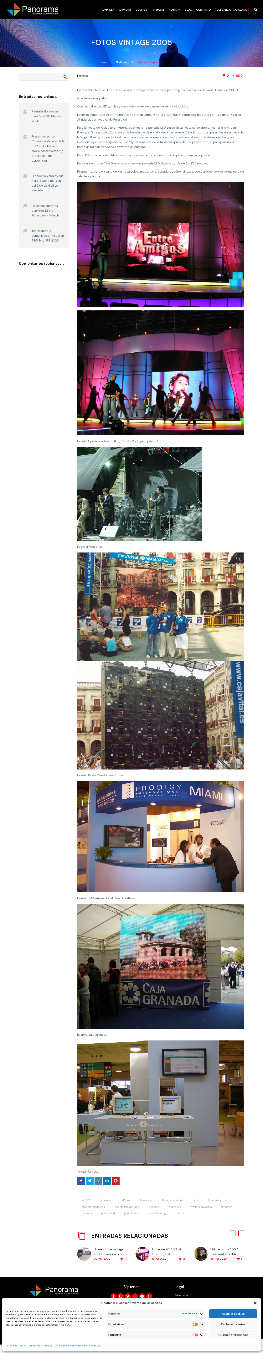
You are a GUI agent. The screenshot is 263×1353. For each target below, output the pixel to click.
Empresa (108, 9)
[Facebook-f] (114, 1296)
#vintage (226, 1207)
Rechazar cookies (233, 1324)
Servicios (125, 9)
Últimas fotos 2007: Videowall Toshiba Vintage (224, 1254)
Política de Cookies (16, 1345)
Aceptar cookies (233, 1314)
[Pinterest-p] (149, 1296)
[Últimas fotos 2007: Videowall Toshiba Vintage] (202, 1254)
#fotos (126, 1200)
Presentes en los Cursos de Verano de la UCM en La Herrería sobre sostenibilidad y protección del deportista (48, 148)
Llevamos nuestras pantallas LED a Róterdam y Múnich (45, 210)
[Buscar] (255, 9)
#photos (153, 1207)
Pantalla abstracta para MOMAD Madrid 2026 (46, 116)
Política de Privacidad (40, 1345)
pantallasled (131, 1213)
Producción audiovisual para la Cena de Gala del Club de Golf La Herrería (48, 183)
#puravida (174, 1207)
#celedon (106, 1200)
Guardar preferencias (233, 1335)
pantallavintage (157, 1213)
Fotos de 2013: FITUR (166, 1249)
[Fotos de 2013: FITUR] (144, 1254)
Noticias (175, 9)
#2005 (86, 1200)
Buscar (65, 76)
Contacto (203, 9)
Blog (188, 9)
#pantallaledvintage (126, 1207)
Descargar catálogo (232, 9)
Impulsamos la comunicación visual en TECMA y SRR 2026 (48, 235)
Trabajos (158, 9)
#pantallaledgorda (93, 1207)
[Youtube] (142, 1296)
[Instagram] (121, 1296)
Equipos (141, 9)
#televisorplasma (201, 1207)
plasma (181, 1213)
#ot (195, 1200)
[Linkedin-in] (135, 1296)
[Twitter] (128, 1296)
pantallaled (108, 1213)
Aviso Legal (181, 1295)
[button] (255, 1303)
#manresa (146, 1200)
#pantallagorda (217, 1200)
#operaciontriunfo (173, 1200)
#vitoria (87, 1213)
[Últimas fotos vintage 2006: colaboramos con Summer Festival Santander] (85, 1254)
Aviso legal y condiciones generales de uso (77, 1345)
